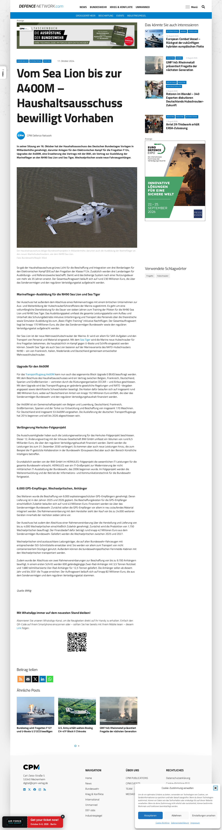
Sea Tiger (85, 340)
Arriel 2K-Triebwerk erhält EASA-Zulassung (182, 126)
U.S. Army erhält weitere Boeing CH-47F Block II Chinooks (34, 729)
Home (88, 778)
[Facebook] (34, 789)
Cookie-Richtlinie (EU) (177, 783)
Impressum (195, 822)
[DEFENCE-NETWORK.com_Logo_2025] (41, 6)
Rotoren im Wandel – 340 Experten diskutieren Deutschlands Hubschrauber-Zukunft (185, 99)
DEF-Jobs (90, 810)
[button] (215, 788)
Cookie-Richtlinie (163, 822)
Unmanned (91, 805)
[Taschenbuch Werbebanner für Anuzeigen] (77, 48)
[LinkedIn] (24, 789)
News (88, 783)
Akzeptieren (150, 815)
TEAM (129, 789)
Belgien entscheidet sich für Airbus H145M (115, 729)
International (92, 799)
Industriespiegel (93, 815)
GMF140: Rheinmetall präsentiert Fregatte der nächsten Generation (181, 66)
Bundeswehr (92, 789)
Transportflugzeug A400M (40, 374)
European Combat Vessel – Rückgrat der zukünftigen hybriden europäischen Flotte (185, 42)
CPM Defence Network (39, 135)
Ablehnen (176, 815)
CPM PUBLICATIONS (137, 778)
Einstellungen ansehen (203, 815)
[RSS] (45, 789)
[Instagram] (40, 789)
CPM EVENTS (133, 783)
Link (19, 628)
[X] (29, 789)
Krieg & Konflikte (94, 794)
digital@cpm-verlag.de (35, 783)
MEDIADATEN (133, 794)
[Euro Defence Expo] (175, 220)
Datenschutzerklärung (180, 822)
